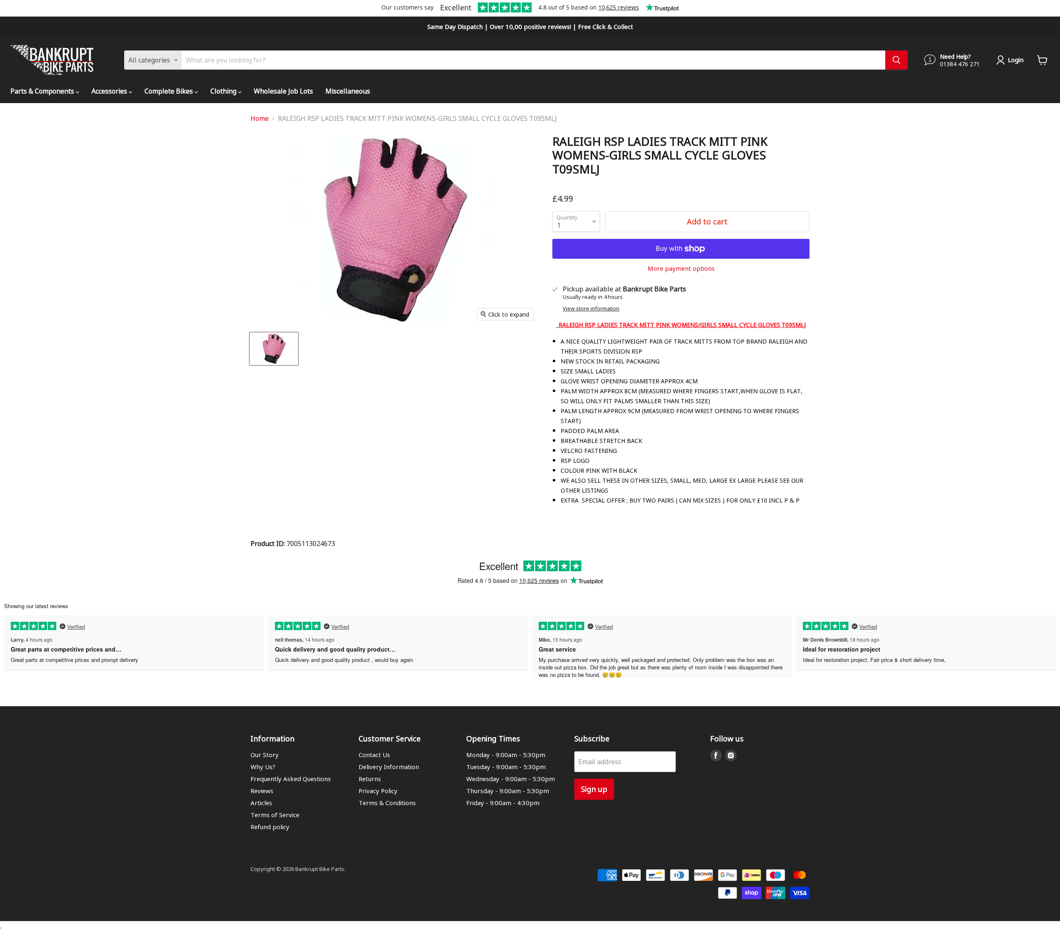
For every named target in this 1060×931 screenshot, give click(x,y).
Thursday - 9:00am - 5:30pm (507, 790)
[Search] (896, 60)
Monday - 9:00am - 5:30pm (505, 754)
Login (1016, 59)
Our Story (265, 754)
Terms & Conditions (387, 802)
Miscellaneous (347, 91)
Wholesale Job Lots (283, 91)
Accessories (110, 91)
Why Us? (263, 766)
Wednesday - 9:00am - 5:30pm (510, 778)
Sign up (594, 788)
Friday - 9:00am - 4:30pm (503, 802)
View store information (591, 309)
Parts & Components (43, 91)
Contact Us (374, 754)
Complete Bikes (170, 91)
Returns (370, 778)
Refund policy (270, 826)
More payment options (681, 268)
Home (260, 118)
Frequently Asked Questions (291, 778)
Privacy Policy (378, 790)
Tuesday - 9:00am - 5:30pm (506, 766)
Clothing (224, 91)
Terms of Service (275, 814)
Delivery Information (389, 766)
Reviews (262, 790)
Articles (261, 802)
